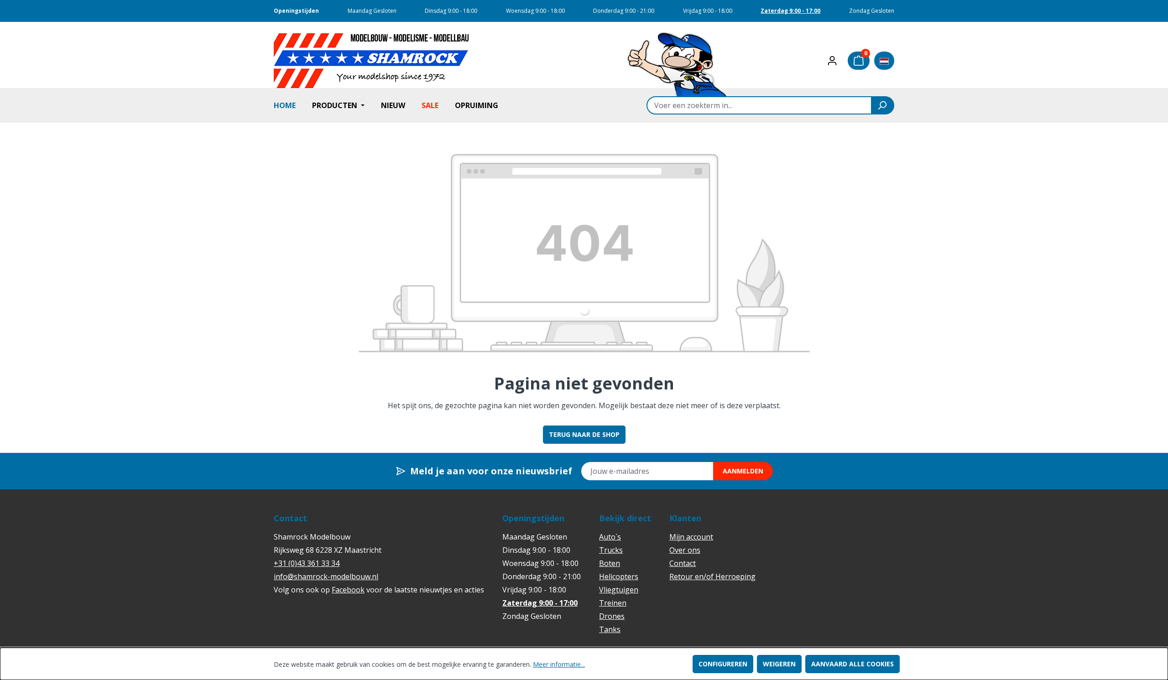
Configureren (723, 663)
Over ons (684, 550)
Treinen (612, 603)
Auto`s (610, 537)
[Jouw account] (832, 61)
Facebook (348, 590)
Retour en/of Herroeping (712, 576)
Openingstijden (296, 11)
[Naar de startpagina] (371, 60)
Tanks (609, 629)
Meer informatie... (559, 664)
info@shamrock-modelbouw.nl (326, 576)
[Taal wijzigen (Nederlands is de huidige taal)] (884, 61)
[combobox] (759, 105)
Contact (682, 563)
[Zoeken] (882, 105)
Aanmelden (743, 471)
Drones (612, 616)
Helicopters (618, 576)
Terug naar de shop (584, 434)
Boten (609, 563)
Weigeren (779, 663)
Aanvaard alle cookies (852, 663)
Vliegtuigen (618, 590)
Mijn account (691, 537)
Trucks (611, 550)
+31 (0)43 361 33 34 (306, 563)
